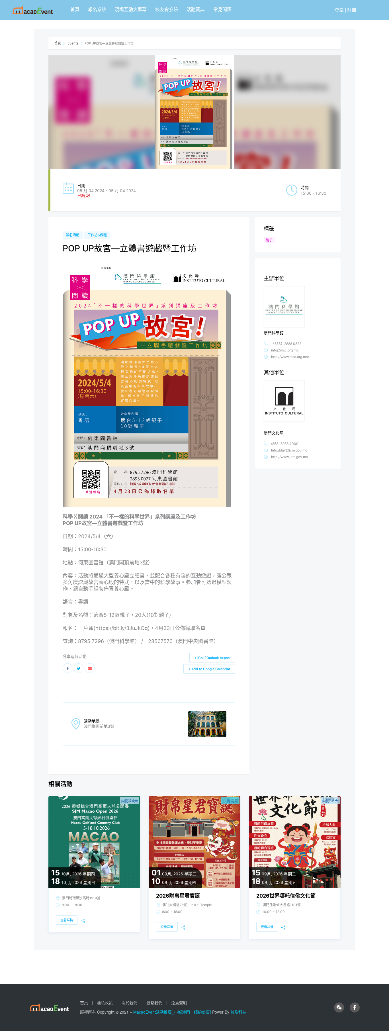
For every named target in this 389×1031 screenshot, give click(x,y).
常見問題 (222, 9)
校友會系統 (166, 9)
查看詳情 (66, 920)
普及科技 (238, 1012)
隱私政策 (105, 1002)
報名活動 (72, 235)
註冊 (351, 10)
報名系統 (97, 9)
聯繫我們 (154, 1002)
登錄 (339, 10)
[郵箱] (90, 668)
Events (72, 43)
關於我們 (130, 1002)
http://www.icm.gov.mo (289, 457)
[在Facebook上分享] (67, 668)
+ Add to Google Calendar (209, 669)
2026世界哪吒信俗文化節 (286, 896)
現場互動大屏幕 (131, 9)
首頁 (74, 9)
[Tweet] (78, 668)
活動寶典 (196, 9)
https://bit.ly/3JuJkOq (121, 628)
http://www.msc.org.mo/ (290, 357)
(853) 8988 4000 (284, 444)
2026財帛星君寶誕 (178, 896)
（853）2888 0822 (286, 343)
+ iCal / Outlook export (212, 658)
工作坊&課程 (97, 235)
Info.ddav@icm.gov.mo (289, 450)
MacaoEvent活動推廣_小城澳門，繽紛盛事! (172, 1012)
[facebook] (354, 1007)
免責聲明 (179, 1002)
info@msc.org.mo (284, 350)
